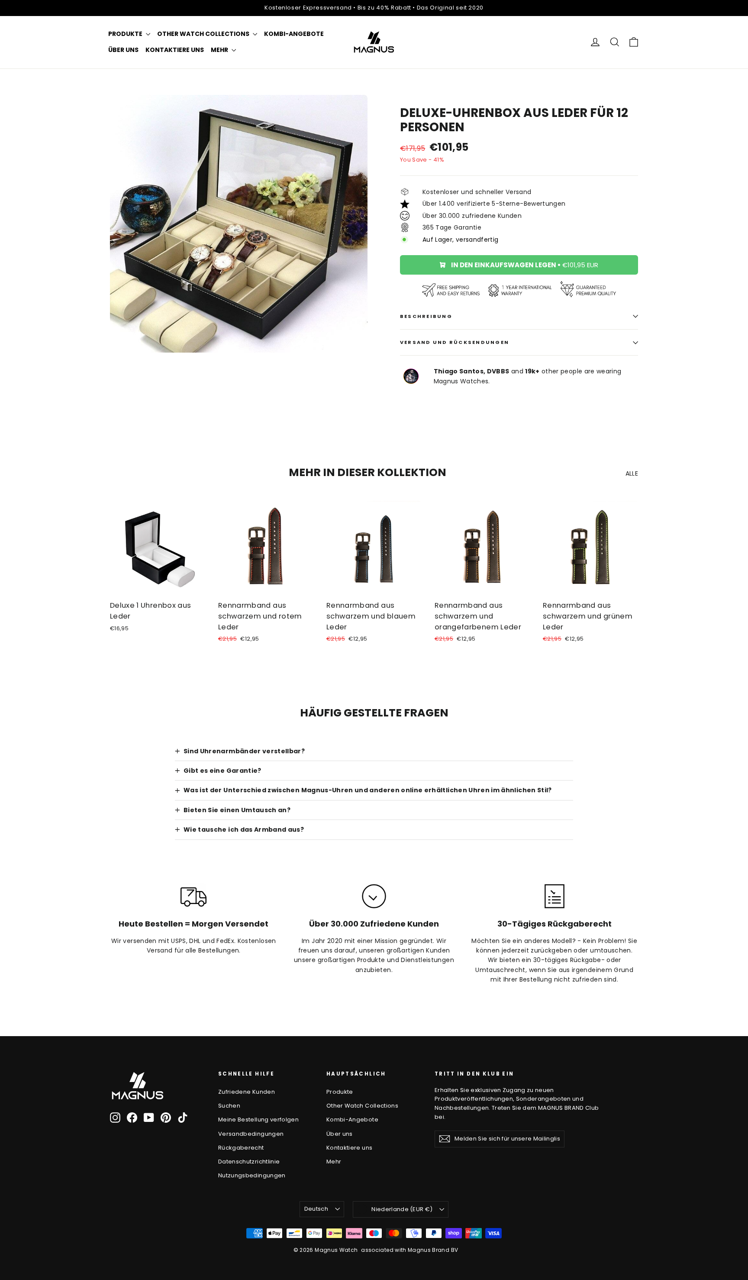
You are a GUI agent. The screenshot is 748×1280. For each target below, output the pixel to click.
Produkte (126, 33)
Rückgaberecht (241, 1148)
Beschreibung (426, 316)
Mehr (220, 49)
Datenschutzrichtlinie (249, 1161)
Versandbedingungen (251, 1134)
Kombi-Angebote (294, 33)
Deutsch (316, 1209)
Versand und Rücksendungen (454, 342)
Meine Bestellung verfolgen (258, 1119)
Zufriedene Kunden (246, 1092)
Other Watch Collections (204, 33)
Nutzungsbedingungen (252, 1175)
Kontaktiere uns (174, 49)
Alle (631, 473)
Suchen (229, 1106)
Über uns (123, 49)
